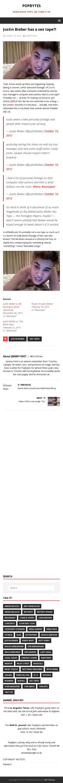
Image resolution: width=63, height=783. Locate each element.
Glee (19, 635)
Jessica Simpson (49, 635)
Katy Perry (44, 640)
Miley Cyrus (23, 663)
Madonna (46, 658)
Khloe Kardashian (14, 646)
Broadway (10, 617)
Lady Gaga (45, 652)
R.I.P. (36, 675)
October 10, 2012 (13, 35)
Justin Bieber (17, 339)
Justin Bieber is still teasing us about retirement (12, 306)
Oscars (8, 675)
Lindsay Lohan (29, 658)
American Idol (12, 606)
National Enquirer (32, 669)
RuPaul (21, 680)
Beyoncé (28, 612)
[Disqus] (31, 452)
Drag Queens (35, 629)
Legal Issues (11, 658)
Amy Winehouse (32, 606)
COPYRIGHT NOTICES (14, 759)
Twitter (9, 692)
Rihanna (9, 680)
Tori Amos (29, 686)
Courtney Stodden (15, 629)
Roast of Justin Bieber (42, 303)
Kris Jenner (30, 652)
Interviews (31, 635)
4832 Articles (36, 356)
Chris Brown (45, 617)
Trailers (43, 686)
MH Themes (50, 780)
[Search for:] (31, 588)
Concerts (10, 623)
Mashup (9, 663)
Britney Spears (44, 612)
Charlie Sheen (27, 617)
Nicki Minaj (52, 669)
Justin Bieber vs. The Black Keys (13, 323)
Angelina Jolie (12, 612)
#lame (37, 186)
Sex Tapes (34, 339)
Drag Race (51, 629)
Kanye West (28, 640)
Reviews (47, 675)
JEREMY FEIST (31, 35)
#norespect (48, 186)
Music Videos (11, 669)
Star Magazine (12, 686)
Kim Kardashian (36, 646)
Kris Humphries (12, 652)
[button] (58, 20)
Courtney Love (27, 623)
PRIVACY (7, 764)
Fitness (8, 635)
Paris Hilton (22, 675)
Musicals (38, 663)
